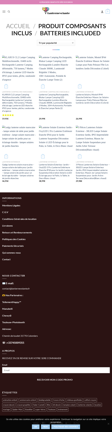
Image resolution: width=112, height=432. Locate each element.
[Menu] (4, 11)
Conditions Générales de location (19, 219)
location (97, 405)
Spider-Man (17, 409)
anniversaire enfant (28, 400)
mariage (6, 409)
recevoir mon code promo (55, 379)
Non (45, 427)
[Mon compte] (102, 11)
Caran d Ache (58, 400)
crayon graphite (23, 405)
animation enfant (10, 400)
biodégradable (44, 400)
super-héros (40, 409)
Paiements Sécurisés (13, 245)
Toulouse (51, 409)
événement (63, 409)
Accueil (18, 25)
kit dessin (57, 405)
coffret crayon (90, 400)
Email (4, 365)
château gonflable (74, 400)
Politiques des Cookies (14, 239)
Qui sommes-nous (11, 252)
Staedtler (29, 409)
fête (48, 405)
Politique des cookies (66, 427)
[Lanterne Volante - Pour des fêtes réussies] (56, 11)
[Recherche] (9, 11)
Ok (35, 427)
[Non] (108, 424)
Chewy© (7, 315)
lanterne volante (85, 405)
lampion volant (69, 405)
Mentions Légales (11, 205)
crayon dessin (8, 405)
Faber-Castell (38, 405)
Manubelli (7, 308)
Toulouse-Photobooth (13, 322)
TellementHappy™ (11, 302)
